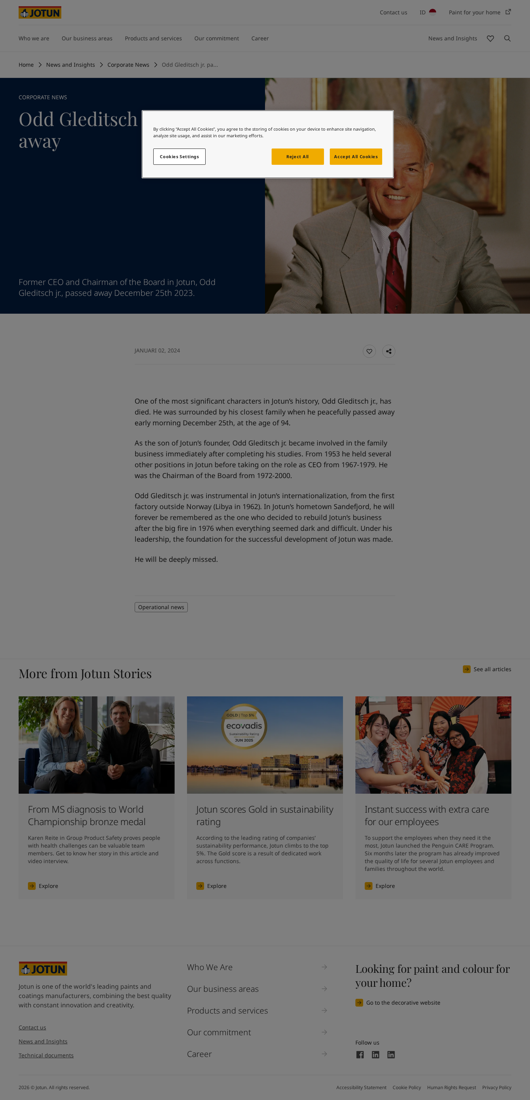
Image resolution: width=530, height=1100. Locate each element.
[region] (268, 144)
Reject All (297, 156)
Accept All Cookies (356, 156)
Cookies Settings (179, 156)
